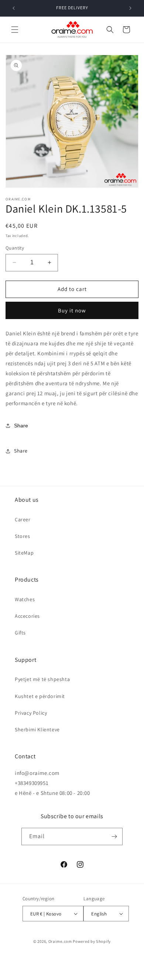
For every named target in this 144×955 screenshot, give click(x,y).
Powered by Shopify (92, 941)
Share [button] (21, 450)
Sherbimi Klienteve (37, 729)
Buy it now (72, 310)
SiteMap (24, 552)
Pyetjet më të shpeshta (42, 679)
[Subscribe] (114, 836)
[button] (15, 29)
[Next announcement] (130, 8)
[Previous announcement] (14, 8)
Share (21, 426)
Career (23, 519)
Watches (25, 599)
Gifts (20, 632)
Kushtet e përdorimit (40, 696)
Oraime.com (60, 941)
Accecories (27, 616)
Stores (22, 536)
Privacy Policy (31, 713)
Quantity (15, 248)
